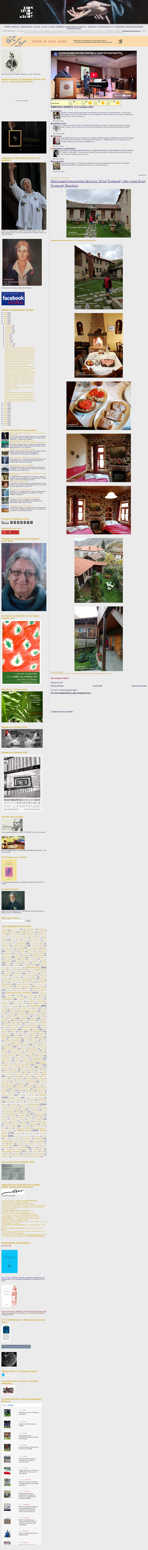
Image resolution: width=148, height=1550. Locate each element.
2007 (5, 425)
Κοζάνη (22, 1033)
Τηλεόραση (36, 1136)
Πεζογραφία (40, 1091)
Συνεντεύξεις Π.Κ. (38, 1126)
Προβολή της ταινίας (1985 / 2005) (24, 1234)
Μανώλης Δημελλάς (11, 1048)
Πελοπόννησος (7, 1095)
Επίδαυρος (40, 997)
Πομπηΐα (8, 1102)
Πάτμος (12, 1091)
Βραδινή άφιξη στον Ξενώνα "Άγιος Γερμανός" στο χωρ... (20, 359)
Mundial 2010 (5, 1156)
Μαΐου (7, 338)
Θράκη (9, 1013)
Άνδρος (17, 953)
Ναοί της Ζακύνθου (11, 1071)
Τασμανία (27, 1133)
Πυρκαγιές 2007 (14, 1106)
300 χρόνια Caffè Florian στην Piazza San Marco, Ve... (19, 361)
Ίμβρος (39, 1015)
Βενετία (32, 965)
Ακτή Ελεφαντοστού (33, 948)
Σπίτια (23, 1122)
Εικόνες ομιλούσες (39, 990)
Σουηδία (28, 1121)
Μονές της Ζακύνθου (39, 1061)
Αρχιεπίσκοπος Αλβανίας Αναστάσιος (27, 961)
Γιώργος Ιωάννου (16, 975)
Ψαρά (29, 1153)
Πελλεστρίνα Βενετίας (36, 1092)
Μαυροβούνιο (34, 1050)
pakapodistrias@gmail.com (131, 31)
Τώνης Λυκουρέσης (38, 1140)
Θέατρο (4, 1011)
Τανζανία (22, 1128)
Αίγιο (33, 945)
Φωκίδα (33, 1147)
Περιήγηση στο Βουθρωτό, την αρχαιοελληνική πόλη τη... (20, 363)
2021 (5, 322)
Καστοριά (43, 1025)
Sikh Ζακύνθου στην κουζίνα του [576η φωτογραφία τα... (20, 387)
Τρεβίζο (14, 1140)
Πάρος (10, 1087)
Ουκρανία (31, 1082)
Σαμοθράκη (4, 1115)
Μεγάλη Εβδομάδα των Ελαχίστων (21, 1054)
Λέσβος (9, 1043)
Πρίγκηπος (13, 1104)
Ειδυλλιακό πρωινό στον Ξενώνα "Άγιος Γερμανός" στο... (20, 358)
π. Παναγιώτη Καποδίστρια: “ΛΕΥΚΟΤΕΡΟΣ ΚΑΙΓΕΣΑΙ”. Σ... (20, 349)
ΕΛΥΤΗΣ (44, 27)
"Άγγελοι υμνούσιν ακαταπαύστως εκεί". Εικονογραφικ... (20, 394)
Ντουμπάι (16, 1076)
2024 (5, 316)
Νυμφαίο (37, 1076)
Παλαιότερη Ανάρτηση (139, 686)
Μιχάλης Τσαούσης (22, 1059)
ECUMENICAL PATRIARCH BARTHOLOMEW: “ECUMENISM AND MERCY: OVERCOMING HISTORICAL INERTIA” (97, 150)
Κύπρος (43, 1039)
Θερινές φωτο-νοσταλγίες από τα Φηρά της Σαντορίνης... (20, 347)
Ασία (44, 961)
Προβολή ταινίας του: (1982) (14, 1220)
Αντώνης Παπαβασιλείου (35, 953)
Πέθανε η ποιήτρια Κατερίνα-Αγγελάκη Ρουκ (16, 365)
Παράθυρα (30, 1085)
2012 (5, 416)
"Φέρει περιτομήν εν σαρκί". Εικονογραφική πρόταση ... (19, 399)
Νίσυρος (31, 1074)
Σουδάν (22, 1121)
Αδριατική (21, 944)
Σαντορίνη (22, 1115)
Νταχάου (8, 1076)
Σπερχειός (43, 1121)
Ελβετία (17, 995)
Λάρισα (43, 1041)
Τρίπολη (28, 1140)
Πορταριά (28, 1102)
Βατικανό (16, 965)
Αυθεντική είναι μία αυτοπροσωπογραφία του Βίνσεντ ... (20, 366)
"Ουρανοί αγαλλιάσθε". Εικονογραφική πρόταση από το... (20, 392)
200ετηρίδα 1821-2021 (26, 932)
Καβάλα (25, 1020)
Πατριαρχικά (30, 1091)
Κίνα (21, 1032)
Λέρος (3, 1043)
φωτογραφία (38, 1149)
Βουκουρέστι (31, 969)
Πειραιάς (4, 1092)
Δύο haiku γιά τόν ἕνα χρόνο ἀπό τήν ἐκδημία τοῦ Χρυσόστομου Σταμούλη (84, 125)
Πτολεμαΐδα (4, 1106)
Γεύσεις (18, 973)
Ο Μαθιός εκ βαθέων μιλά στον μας (15, 1212)
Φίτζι (38, 1145)
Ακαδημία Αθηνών (18, 948)
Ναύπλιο (31, 1071)
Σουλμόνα (36, 1121)
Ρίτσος (23, 1110)
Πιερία (33, 1095)
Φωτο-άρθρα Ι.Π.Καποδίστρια (16, 1149)
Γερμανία (8, 973)
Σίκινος (37, 1117)
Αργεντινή (18, 955)
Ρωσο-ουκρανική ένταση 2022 (38, 1111)
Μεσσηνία (40, 1055)
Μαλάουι (19, 1046)
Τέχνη (4, 1136)
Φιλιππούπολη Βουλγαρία (38, 1143)
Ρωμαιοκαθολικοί (8, 1112)
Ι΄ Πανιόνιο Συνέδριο (19, 1013)
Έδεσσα (27, 988)
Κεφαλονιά (25, 1029)
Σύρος (10, 1128)
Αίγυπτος (40, 946)
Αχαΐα (8, 965)
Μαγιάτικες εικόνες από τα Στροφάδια (21, 465)
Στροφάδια (33, 1124)
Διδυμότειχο (13, 982)
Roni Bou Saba (36, 1156)
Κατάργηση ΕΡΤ (14, 1027)
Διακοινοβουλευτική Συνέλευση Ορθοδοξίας (16, 980)
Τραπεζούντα (5, 1140)
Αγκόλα (44, 942)
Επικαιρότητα (7, 999)
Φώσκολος (43, 1147)
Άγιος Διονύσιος (21, 942)
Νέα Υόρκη (19, 1072)
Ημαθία (43, 1008)
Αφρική (44, 963)
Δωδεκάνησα (18, 988)
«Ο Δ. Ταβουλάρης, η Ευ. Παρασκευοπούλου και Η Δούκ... (20, 368)
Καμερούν (13, 1025)
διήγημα (20, 982)
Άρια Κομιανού (20, 957)
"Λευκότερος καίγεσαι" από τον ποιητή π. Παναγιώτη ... (19, 380)
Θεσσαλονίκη (32, 1011)
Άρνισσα (30, 959)
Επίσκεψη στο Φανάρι (25, 999)
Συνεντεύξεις (25, 1126)
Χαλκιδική (35, 1151)
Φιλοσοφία (21, 1145)
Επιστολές (39, 999)
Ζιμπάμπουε (10, 1008)
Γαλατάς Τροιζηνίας (35, 971)
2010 (5, 419)
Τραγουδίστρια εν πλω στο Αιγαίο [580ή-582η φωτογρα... (20, 351)
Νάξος (44, 1069)
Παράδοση (20, 1085)
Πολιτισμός (42, 1100)
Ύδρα (41, 1142)
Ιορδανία (26, 1016)
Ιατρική (11, 1015)
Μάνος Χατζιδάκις (41, 1047)
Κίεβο (35, 1030)
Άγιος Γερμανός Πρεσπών (79, 673)
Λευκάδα (17, 1043)
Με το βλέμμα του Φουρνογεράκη (35, 1052)
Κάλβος (44, 1022)
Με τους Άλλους (5, 1054)
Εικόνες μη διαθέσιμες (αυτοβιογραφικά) (18, 990)
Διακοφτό (34, 980)
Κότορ (17, 1035)
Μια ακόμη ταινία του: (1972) (18, 1213)
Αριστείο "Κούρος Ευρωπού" (37, 957)
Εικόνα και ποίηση (39, 988)
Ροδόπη (30, 1110)
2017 (5, 406)
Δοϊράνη (3, 988)
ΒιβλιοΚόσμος (33, 967)
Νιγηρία (44, 1072)
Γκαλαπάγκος (41, 975)
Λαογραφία (33, 1041)
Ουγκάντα (22, 1082)
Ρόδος (36, 1110)
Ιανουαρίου (8, 346)
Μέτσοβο (25, 1057)
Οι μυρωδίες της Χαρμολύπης (19, 481)
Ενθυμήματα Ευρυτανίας (11, 389)
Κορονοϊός (5, 1035)
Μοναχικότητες (6, 1061)
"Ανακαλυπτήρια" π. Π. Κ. (10, 929)
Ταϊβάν (16, 1128)
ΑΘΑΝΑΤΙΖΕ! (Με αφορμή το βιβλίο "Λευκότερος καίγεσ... (20, 353)
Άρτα (36, 959)
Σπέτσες (6, 1122)
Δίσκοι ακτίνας (39, 986)
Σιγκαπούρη (12, 1117)
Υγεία (35, 1142)
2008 (5, 423)
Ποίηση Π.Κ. (14, 1098)
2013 (5, 414)
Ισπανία (4, 1018)
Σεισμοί (31, 1115)
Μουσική (38, 1065)
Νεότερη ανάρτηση (57, 686)
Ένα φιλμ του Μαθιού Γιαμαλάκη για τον (23, 1236)
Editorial (25, 1155)
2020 (5, 324)
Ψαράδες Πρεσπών (39, 1153)
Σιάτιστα (4, 1117)
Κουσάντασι (25, 1035)
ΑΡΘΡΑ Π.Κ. (15, 26)
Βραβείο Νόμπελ (41, 970)
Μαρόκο (43, 1048)
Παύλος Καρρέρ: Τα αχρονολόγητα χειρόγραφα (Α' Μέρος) (20, 373)
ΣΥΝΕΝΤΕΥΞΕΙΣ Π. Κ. (106, 27)
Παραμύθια (38, 1085)
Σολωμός (38, 1119)
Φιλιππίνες (26, 1143)
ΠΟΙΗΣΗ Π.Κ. (92, 27)
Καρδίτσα (26, 1025)
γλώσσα (17, 977)
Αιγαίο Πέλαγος (19, 946)
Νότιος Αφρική (40, 1074)
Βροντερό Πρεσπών (9, 971)
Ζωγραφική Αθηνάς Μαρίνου (23, 1008)
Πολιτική (31, 1100)
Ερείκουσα (4, 1001)
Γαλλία (44, 971)
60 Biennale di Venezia (15, 936)
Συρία (3, 1128)
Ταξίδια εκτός (23, 1130)
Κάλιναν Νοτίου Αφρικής (13, 1024)
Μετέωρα (17, 1057)
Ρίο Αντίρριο (14, 1110)
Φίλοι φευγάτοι (7, 1145)
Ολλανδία (4, 1080)
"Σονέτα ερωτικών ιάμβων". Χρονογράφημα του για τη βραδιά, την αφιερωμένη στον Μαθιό (20, 1216)
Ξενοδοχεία (96, 673)
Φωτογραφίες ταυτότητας (11, 1151)
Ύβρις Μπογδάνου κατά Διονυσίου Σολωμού (16, 1142)
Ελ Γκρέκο (8, 995)
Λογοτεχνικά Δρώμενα (19, 1045)
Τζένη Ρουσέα (26, 1136)
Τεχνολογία (17, 1136)
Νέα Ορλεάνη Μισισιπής (7, 1072)
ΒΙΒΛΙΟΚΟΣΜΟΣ (26, 26)
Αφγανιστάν (36, 963)
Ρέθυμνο (41, 1108)
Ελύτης (44, 995)
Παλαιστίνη (21, 1084)
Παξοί (45, 1084)
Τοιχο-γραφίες (27, 1138)
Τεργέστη (42, 1133)
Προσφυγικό (23, 1104)
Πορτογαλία (35, 1102)
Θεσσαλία (22, 1011)
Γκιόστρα (10, 977)
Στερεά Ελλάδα (42, 1122)
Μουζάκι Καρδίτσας (9, 1063)
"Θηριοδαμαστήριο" (29, 929)
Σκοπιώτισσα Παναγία (17, 1119)
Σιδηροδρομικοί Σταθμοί (25, 1117)
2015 (5, 410)
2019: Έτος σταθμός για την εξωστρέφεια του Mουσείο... (20, 384)
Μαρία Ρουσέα (32, 1048)
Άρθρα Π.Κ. (6, 957)
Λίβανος (31, 1043)
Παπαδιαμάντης (8, 1085)
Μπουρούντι (5, 1069)
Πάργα (44, 1085)
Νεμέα (32, 1072)
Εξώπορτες (30, 997)
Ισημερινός (35, 1016)
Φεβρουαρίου (9, 344)
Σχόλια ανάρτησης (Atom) (68, 690)
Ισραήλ (12, 1018)
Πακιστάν (42, 1082)
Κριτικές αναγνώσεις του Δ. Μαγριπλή (22, 1037)
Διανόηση (41, 980)
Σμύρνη (30, 1119)
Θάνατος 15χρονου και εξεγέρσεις (27, 1010)
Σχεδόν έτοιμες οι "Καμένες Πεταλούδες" (22, 449)
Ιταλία (33, 1018)
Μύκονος (14, 1069)
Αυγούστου (8, 333)
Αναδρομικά (7, 953)
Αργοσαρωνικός (38, 955)
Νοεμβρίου (8, 327)
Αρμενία (22, 959)
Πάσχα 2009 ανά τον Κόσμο (23, 1087)
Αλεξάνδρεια (9, 949)
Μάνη (30, 1047)
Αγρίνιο (13, 943)
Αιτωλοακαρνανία (6, 947)
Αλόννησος (8, 951)
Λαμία (26, 1041)
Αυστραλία (17, 963)
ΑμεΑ (15, 951)
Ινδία (44, 1015)
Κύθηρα (4, 1039)
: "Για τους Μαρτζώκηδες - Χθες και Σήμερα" (21, 1218)
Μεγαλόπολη (37, 1054)
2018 (5, 404)
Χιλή (3, 1153)
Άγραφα (5, 944)
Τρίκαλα (21, 1140)
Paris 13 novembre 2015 (18, 1156)
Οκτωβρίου (8, 329)
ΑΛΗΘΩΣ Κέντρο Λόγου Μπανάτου (32, 950)
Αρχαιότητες (6, 961)
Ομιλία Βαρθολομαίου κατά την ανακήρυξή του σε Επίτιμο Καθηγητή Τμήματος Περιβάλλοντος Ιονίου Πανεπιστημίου (97, 138)
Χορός (24, 1153)
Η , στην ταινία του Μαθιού (21, 1225)
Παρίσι (4, 1087)
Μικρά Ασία (6, 1059)
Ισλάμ (42, 1016)
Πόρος (21, 1102)
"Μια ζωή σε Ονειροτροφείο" (35, 931)
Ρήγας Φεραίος (5, 1110)
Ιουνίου (7, 337)
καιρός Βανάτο (55, 103)
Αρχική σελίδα (97, 686)
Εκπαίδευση (42, 993)
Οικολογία (30, 1078)
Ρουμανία (44, 1110)
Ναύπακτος (23, 1070)
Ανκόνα (23, 953)
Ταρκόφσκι (18, 1133)
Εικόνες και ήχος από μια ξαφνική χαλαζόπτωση (25, 497)
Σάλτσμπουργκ (39, 1113)
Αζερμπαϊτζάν (33, 943)
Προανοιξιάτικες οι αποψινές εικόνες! (21, 489)
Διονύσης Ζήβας (29, 982)
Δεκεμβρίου (8, 325)
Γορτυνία (26, 977)
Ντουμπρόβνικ (26, 1076)
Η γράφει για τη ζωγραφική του (17, 1210)
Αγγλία (33, 936)
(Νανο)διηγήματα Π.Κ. (9, 932)
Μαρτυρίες (5, 1050)
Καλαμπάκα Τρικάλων (34, 1022)
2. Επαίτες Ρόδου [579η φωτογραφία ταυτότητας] (18, 370)
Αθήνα (41, 944)
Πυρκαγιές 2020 (10, 1108)
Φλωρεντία (43, 1145)
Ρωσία (26, 1112)
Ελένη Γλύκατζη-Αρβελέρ (30, 995)
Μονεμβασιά (26, 1061)
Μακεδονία (89, 673)
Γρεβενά (33, 977)
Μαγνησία (43, 1045)
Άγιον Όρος (15, 940)
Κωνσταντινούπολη (12, 1041)
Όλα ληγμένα (41, 1078)
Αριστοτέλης (7, 959)
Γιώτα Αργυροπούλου (29, 975)
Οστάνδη (15, 1082)
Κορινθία (34, 1033)
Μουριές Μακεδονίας (21, 1063)
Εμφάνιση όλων (142, 175)
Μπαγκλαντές (5, 1067)
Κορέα (27, 1033)
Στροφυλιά (43, 1124)
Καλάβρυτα (14, 1022)
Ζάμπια (3, 1008)
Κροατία (40, 1037)
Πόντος (15, 1102)
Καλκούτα (28, 1024)
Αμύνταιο (30, 951)
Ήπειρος (4, 1010)
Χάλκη (28, 1151)
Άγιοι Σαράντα (35, 938)
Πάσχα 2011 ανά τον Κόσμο (21, 1089)
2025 (5, 314)
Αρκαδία (14, 959)
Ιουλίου (7, 335)
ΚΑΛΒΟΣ (52, 27)
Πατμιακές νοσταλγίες (10, 385)
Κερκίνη (4, 1029)
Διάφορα (4, 982)
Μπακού (13, 1067)
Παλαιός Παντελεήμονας (9, 1084)
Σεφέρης (40, 1115)
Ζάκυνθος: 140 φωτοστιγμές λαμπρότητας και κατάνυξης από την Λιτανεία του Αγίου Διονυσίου (91, 112)
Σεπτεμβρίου (9, 331)
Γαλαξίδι (25, 971)
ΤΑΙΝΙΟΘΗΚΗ (120, 27)
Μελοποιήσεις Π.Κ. (9, 1055)
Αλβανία (44, 948)
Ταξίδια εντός (108, 673)
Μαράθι (23, 1048)
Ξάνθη (12, 1078)
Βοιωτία (10, 969)
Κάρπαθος (34, 1025)
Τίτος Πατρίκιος (15, 1138)
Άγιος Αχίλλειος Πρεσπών (31, 940)
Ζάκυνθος (35, 1005)
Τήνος (44, 1136)
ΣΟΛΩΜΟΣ (60, 26)
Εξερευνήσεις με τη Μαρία (14, 997)
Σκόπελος (4, 1119)
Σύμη (5, 1126)
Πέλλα (23, 1092)
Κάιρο (5, 1022)
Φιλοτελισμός (31, 1145)
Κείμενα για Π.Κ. (29, 1027)
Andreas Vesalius (7, 1155)
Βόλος (16, 970)
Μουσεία (31, 1063)
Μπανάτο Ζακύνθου (25, 1067)
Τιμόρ (6, 1138)
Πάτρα (20, 1091)
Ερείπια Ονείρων (16, 1001)
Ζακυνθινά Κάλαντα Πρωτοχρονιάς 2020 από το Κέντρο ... (20, 401)
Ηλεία (36, 1008)
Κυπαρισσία (35, 1039)
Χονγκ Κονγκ (15, 1153)
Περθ (20, 1095)
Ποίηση (43, 1094)
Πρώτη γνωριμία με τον (19, 1200)
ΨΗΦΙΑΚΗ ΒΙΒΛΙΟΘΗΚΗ (134, 26)
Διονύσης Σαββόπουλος (39, 984)
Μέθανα (45, 1054)
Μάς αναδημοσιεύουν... (18, 1050)
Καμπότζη (20, 1025)
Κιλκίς (13, 1031)
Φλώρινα (6, 1147)
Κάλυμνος (36, 1024)
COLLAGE (36, 27)
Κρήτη (34, 1035)
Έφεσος (24, 1006)
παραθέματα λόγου (59, 123)
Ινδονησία (6, 1016)
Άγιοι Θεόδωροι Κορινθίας (20, 938)
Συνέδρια (12, 1126)
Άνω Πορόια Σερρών (7, 955)
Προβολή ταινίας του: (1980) (18, 1204)
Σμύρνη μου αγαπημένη (68, 163)
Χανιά (42, 1151)
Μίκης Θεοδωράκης (37, 1057)
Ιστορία (23, 1018)
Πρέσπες (102, 673)
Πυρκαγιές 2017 (25, 1106)
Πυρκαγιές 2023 (21, 1108)
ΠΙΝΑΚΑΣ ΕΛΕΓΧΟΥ (74, 28)
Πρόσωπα (33, 1104)
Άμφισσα (43, 951)
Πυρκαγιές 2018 (35, 1106)
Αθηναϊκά (7, 390)
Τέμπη (34, 1133)
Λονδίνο (35, 1045)
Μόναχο (17, 1061)
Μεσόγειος (22, 1055)
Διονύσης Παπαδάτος (22, 984)
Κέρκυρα (13, 1030)
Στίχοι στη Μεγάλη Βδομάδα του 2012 (16, 1124)
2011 (5, 418)
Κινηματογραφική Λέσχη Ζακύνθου (12, 1233)
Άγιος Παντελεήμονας (35, 942)
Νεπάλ (38, 1072)
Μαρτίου (7, 342)
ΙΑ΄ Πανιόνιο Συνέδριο (35, 1013)
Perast (27, 1156)
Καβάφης (32, 1020)
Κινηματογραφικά (35, 1032)
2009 (5, 421)
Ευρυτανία (41, 1003)
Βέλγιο (24, 965)
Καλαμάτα (23, 1022)
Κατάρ (5, 1027)
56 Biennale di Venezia (31, 934)
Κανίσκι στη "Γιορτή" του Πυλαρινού (21, 505)
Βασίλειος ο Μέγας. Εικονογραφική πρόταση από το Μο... (20, 397)
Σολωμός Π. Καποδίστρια (9, 1121)
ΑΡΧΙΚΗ (7, 26)
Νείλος (26, 1072)
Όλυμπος (11, 1080)
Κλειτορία (15, 1033)
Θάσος (43, 1009)
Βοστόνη (22, 970)
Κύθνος (10, 1039)
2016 (5, 408)
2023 (5, 318)
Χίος (8, 1153)
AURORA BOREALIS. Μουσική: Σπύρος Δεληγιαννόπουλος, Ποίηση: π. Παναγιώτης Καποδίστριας (28, 441)
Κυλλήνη (26, 1039)
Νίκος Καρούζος (21, 1074)
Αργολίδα (26, 955)
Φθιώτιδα (11, 1143)
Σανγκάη (12, 1115)
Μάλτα (25, 1046)
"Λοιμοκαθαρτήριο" (16, 931)
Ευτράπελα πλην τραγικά (10, 1006)
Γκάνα (3, 977)
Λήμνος (25, 1043)
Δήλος (20, 978)
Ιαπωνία (5, 1015)
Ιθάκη (34, 1015)
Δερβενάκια (14, 978)
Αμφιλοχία (36, 951)
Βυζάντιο (19, 971)
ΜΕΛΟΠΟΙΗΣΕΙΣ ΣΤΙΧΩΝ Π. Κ (75, 27)
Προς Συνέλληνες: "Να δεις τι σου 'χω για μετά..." (25, 457)
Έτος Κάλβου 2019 (20, 1003)
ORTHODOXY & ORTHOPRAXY (64, 149)
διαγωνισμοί (42, 979)
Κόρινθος (42, 1033)
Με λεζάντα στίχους (16, 1052)
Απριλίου (8, 340)
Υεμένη (4, 1143)
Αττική (8, 963)
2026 (5, 312)
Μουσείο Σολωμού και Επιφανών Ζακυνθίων (24, 1064)
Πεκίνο (13, 1092)
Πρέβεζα (43, 1102)
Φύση (24, 1148)
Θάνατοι (13, 1009)
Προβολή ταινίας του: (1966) (15, 1202)
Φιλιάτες (19, 1143)
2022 (5, 320)
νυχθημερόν (57, 111)
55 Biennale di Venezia (16, 934)
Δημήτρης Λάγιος (30, 979)
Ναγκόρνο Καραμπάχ (26, 1069)
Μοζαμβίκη (37, 1059)
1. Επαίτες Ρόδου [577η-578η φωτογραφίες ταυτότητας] (20, 371)
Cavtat (17, 1155)
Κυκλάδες (17, 1039)
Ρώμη (18, 1112)
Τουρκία (39, 1138)
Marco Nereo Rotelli (37, 1155)
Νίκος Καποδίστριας (9, 1074)
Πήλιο (27, 1095)
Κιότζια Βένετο (6, 1033)
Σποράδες (31, 1122)
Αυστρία (26, 963)
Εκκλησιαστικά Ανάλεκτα (19, 992)
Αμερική (22, 951)
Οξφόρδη (19, 1080)
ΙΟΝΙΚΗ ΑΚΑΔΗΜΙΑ (16, 1016)
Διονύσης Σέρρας (7, 986)
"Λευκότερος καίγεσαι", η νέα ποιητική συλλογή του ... (19, 396)
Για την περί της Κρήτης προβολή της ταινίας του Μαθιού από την (23, 1231)
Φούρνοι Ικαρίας (16, 1147)
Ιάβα (45, 1013)
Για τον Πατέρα (32, 973)
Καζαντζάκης (43, 1020)
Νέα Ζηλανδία (41, 1070)
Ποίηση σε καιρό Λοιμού (34, 1098)
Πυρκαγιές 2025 (33, 1108)
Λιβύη (38, 1043)
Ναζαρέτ (37, 1069)
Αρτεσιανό (42, 959)
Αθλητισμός (5, 946)
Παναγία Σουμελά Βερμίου (35, 1084)
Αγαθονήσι (26, 936)
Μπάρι (41, 1067)
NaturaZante (57, 136)
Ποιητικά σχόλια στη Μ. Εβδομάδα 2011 (14, 1100)
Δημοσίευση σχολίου (57, 682)
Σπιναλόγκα (15, 1122)
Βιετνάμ (4, 970)
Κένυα (43, 1027)
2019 (5, 403)
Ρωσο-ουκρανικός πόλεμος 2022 (16, 1114)
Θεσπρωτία (13, 1011)
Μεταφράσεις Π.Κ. (7, 1057)
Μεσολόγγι (31, 1055)
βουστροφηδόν (58, 161)
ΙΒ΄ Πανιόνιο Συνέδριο (23, 1015)
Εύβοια (32, 1003)
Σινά (43, 1117)
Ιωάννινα (17, 1020)
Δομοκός (9, 988)
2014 (5, 412)
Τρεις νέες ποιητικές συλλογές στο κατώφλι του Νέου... (19, 354)
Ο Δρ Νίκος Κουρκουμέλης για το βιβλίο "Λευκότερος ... (19, 377)
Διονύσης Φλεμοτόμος (24, 986)
